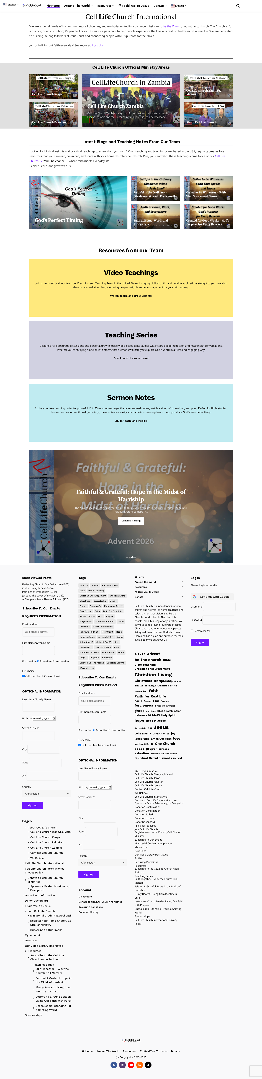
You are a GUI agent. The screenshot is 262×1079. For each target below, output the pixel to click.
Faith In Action (87, 616)
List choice (28, 670)
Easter (83, 606)
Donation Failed (144, 814)
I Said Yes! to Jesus (38, 906)
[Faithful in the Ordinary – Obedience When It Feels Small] (155, 188)
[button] (179, 6)
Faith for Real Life (112, 611)
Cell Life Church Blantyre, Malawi (203, 92)
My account (32, 935)
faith (97, 611)
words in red (87, 668)
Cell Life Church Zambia (115, 106)
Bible (82, 590)
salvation (107, 657)
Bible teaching (96, 590)
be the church (110, 585)
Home (140, 577)
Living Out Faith (103, 647)
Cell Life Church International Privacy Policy (44, 870)
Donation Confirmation (40, 895)
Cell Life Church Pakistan (49, 122)
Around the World (145, 581)
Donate (139, 596)
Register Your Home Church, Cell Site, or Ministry (51, 922)
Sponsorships (33, 1015)
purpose (94, 657)
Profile (138, 858)
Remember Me (201, 630)
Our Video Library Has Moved (44, 945)
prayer (83, 657)
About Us (98, 45)
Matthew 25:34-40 (89, 652)
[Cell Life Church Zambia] (131, 100)
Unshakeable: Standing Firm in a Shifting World (56, 1008)
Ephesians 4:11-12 (113, 606)
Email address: (30, 624)
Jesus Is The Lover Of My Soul (39, 595)
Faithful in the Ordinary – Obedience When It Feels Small (154, 194)
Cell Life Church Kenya (47, 94)
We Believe (37, 858)
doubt (113, 601)
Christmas (85, 601)
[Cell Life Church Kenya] (53, 86)
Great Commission (103, 626)
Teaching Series (131, 335)
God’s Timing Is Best (34, 588)
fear (100, 616)
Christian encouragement (93, 596)
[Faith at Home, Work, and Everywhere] (155, 216)
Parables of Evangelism (35, 591)
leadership (85, 647)
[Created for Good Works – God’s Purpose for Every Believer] (208, 216)
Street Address (30, 727)
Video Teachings (131, 272)
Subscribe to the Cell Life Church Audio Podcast (47, 957)
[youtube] (131, 1065)
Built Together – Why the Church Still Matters (131, 495)
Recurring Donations (90, 906)
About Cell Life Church (201, 122)
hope (119, 632)
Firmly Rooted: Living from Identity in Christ (53, 989)
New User (31, 940)
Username (196, 606)
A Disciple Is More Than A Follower (42, 599)
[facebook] (114, 1065)
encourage (95, 606)
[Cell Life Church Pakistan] (53, 114)
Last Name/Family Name (36, 699)
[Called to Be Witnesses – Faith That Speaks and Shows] (208, 188)
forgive (109, 616)
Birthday (27, 718)
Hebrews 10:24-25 (89, 632)
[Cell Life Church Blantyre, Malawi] (208, 86)
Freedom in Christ (105, 621)
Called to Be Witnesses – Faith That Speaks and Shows (206, 194)
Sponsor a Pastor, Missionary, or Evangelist (51, 888)
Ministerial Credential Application (52, 915)
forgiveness (86, 621)
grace (121, 621)
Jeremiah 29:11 (105, 637)
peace (121, 652)
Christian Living (117, 596)
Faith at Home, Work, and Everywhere (151, 222)
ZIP (24, 775)
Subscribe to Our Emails (46, 930)
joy (116, 642)
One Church (108, 652)
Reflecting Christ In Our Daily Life (41, 584)
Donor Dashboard (36, 900)
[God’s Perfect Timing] (78, 202)
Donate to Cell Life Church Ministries (45, 880)
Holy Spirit (107, 632)
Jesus (120, 637)
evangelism (85, 611)
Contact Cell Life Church (46, 852)
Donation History (88, 912)
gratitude (85, 626)
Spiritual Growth (115, 663)
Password (196, 619)
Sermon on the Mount (92, 663)
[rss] (139, 1065)
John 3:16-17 (86, 642)
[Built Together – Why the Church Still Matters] (131, 506)
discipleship (100, 601)
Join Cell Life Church (41, 911)
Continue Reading (131, 520)
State (25, 762)
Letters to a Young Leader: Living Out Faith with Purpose (55, 998)
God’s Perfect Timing (59, 220)
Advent (95, 585)
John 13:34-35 (103, 642)
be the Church (172, 26)
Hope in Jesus (87, 637)
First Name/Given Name (36, 642)
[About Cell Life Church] (208, 114)
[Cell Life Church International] (32, 5)
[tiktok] (148, 1065)
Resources (34, 951)
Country (26, 786)
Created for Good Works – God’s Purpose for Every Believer (207, 222)
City (24, 749)
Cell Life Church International (44, 863)
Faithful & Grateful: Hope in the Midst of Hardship (53, 980)
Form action (29, 661)
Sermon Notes (131, 397)
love (116, 647)
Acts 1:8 (84, 585)
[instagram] (122, 1065)
